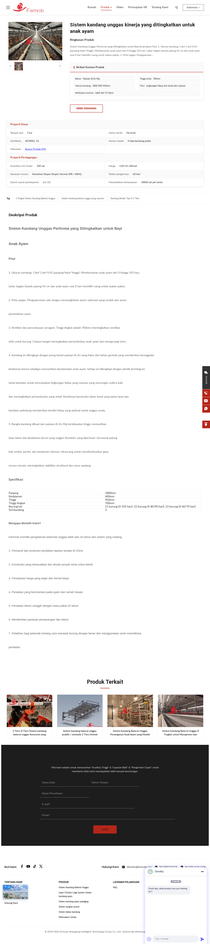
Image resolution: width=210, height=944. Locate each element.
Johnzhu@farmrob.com (139, 867)
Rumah (92, 7)
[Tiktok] (35, 866)
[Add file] (149, 939)
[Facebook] (22, 866)
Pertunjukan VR (137, 7)
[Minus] (202, 871)
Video (119, 7)
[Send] (202, 939)
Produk (105, 7)
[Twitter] (41, 866)
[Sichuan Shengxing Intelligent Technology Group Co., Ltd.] (28, 7)
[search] (177, 7)
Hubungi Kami (11, 903)
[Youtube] (28, 866)
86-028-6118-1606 (195, 867)
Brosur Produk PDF (35, 149)
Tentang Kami (160, 7)
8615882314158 (168, 867)
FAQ (115, 887)
